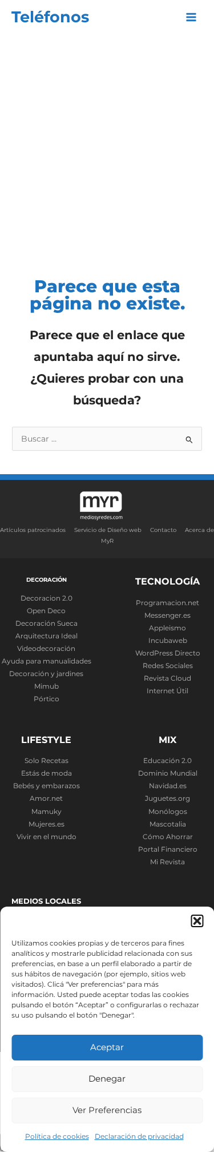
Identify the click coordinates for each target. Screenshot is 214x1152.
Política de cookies (57, 1136)
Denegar (107, 1078)
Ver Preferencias (107, 1110)
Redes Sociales (168, 666)
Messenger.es (167, 615)
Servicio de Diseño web (108, 530)
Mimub (46, 686)
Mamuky (46, 812)
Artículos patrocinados (33, 530)
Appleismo (167, 628)
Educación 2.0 (167, 761)
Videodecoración (46, 649)
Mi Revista (167, 862)
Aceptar (107, 1047)
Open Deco (46, 611)
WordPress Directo (167, 653)
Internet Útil (167, 691)
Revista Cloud (167, 678)
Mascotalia (168, 824)
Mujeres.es (46, 824)
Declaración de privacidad (139, 1136)
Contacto (163, 530)
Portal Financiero (167, 849)
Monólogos (167, 812)
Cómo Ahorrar (168, 837)
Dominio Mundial (167, 773)
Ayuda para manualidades (46, 661)
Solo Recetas (46, 761)
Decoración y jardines (46, 674)
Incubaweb (167, 641)
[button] (197, 921)
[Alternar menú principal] (191, 17)
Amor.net (46, 799)
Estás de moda (46, 773)
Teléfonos (50, 16)
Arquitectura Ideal (46, 636)
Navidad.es (168, 786)
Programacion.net (167, 603)
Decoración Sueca (46, 623)
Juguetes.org (167, 799)
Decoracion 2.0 (46, 598)
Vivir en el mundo (46, 837)
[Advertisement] (107, 147)
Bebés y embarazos (46, 786)
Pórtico (46, 699)
